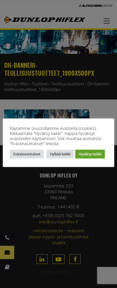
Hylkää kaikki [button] (60, 153)
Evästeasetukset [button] (26, 153)
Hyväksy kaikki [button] (90, 153)
